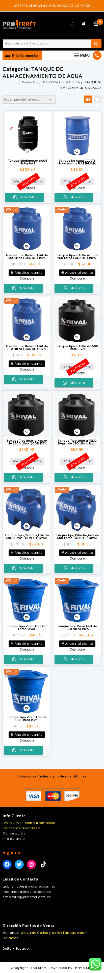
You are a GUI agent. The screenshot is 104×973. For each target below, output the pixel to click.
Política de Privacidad (21, 828)
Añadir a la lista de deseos (27, 152)
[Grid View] (88, 99)
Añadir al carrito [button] (29, 272)
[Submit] (96, 43)
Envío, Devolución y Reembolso (29, 823)
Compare (27, 187)
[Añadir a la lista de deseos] (27, 134)
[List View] (97, 99)
